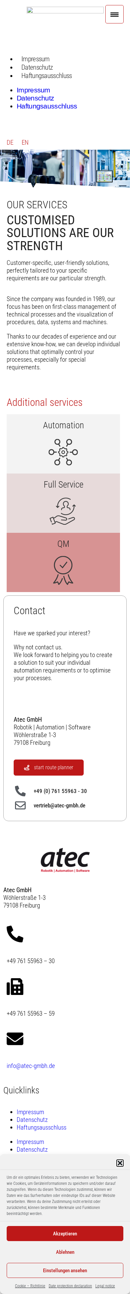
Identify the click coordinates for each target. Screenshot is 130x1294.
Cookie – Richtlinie (30, 1286)
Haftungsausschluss (46, 75)
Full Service (63, 484)
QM (63, 543)
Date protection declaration (70, 1286)
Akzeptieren (65, 1234)
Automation (63, 425)
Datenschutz (37, 67)
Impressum (35, 59)
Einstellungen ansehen (65, 1271)
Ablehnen (65, 1252)
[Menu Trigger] (114, 14)
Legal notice (105, 1286)
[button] (120, 1163)
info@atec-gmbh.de (31, 1066)
